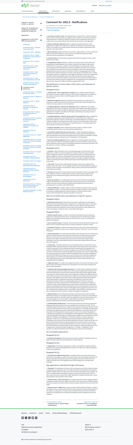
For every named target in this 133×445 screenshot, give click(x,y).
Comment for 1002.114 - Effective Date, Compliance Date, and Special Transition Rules (32, 185)
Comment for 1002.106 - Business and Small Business (32, 152)
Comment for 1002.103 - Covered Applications (32, 135)
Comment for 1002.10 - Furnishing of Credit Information (32, 92)
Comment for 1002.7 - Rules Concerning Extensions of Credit (31, 79)
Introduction (26, 44)
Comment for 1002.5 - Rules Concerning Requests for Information (30, 67)
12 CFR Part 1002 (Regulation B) (46, 17)
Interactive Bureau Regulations (30, 17)
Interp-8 (55, 402)
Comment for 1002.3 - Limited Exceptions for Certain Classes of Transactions (31, 56)
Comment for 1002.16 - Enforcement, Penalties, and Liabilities (30, 125)
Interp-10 (90, 402)
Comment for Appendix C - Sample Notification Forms (32, 191)
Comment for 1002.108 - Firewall (32, 161)
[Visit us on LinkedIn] (29, 417)
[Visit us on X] (26, 417)
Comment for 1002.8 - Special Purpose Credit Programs (31, 83)
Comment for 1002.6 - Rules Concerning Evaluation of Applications (30, 73)
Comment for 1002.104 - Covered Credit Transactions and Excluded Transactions (32, 141)
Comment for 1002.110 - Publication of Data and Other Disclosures (31, 170)
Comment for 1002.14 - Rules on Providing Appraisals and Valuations (31, 113)
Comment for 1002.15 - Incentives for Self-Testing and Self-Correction (32, 119)
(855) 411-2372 (109, 1)
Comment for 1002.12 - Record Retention (31, 102)
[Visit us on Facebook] (22, 417)
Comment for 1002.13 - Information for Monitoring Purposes (30, 107)
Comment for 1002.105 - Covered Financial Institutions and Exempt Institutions (32, 147)
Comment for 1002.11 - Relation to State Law (32, 97)
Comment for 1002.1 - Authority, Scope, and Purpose (31, 48)
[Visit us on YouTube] (33, 417)
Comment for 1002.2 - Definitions (32, 52)
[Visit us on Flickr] (36, 417)
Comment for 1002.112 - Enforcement (29, 180)
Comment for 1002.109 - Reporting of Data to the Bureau (31, 165)
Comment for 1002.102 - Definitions (29, 131)
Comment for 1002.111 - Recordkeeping (29, 175)
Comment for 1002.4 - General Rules (31, 62)
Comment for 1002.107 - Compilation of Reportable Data (31, 157)
